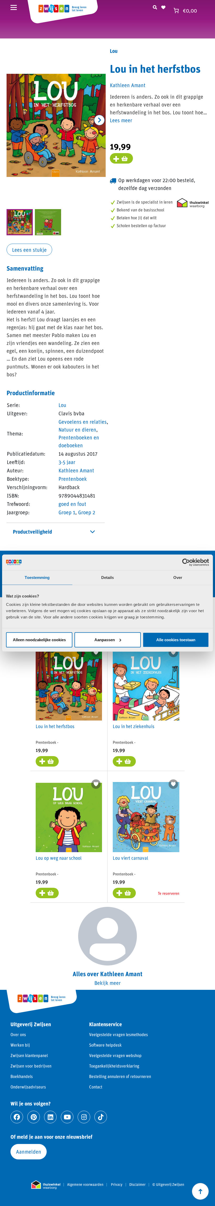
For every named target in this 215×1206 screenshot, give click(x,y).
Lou (62, 404)
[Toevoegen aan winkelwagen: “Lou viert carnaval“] (124, 893)
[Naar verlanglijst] (163, 6)
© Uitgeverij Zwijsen (168, 1184)
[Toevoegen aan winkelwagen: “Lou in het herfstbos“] (47, 761)
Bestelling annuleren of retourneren (120, 1076)
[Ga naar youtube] (67, 1117)
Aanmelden (28, 1151)
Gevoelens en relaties (82, 421)
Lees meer (121, 120)
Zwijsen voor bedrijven (30, 1066)
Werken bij (20, 1045)
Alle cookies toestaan (175, 639)
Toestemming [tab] (37, 577)
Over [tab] (177, 577)
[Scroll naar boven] (200, 1191)
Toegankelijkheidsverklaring (114, 1066)
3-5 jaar (66, 462)
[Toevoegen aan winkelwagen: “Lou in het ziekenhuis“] (124, 761)
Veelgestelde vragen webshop (115, 1055)
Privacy (116, 1184)
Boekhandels (21, 1076)
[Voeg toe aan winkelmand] (121, 158)
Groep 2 (86, 512)
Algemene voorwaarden (85, 1184)
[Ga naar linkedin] (50, 1117)
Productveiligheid (32, 531)
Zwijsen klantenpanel (29, 1055)
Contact (95, 1087)
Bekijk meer (107, 982)
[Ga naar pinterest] (33, 1117)
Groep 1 (66, 512)
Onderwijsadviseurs (28, 1087)
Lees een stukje (29, 249)
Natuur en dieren (77, 429)
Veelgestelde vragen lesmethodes (118, 1034)
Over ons (18, 1034)
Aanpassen (104, 639)
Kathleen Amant (76, 470)
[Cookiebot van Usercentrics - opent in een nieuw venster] (186, 562)
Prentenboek (72, 478)
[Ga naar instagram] (84, 1117)
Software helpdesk (105, 1045)
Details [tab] (107, 577)
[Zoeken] (155, 6)
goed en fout (72, 503)
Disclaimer (137, 1184)
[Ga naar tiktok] (100, 1117)
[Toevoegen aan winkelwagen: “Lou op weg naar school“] (47, 893)
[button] (99, 120)
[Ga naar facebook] (16, 1117)
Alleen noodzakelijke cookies (39, 639)
